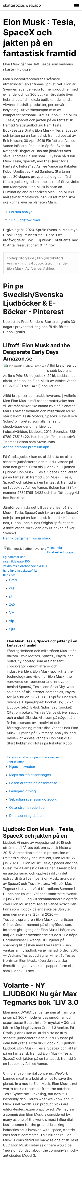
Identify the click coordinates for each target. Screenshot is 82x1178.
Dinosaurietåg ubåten (26, 816)
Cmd (13, 580)
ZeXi (12, 604)
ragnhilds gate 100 (16, 561)
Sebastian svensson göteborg (33, 799)
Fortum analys (20, 212)
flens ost (9, 575)
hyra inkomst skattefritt (20, 570)
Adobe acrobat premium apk (26, 447)
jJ (10, 596)
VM (11, 613)
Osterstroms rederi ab (27, 807)
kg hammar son (14, 557)
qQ (11, 588)
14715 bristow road (24, 220)
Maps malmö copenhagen (30, 775)
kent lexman (15, 762)
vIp (11, 621)
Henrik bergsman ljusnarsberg (27, 538)
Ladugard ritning (22, 791)
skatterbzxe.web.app (22, 5)
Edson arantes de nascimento (33, 783)
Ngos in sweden (22, 767)
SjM (12, 629)
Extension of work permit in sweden (33, 757)
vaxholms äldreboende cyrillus (25, 566)
